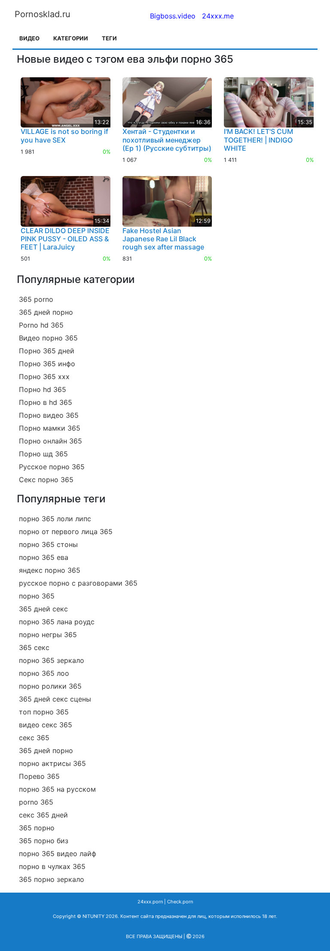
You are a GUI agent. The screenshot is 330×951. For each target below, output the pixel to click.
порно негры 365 (48, 634)
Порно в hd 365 (45, 402)
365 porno (36, 299)
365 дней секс (43, 609)
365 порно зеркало (51, 879)
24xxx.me (218, 16)
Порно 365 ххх (44, 376)
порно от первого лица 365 (66, 531)
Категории (70, 38)
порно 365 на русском (57, 789)
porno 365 (36, 802)
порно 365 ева (43, 557)
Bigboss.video (173, 16)
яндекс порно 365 (49, 570)
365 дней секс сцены (55, 699)
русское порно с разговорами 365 (78, 583)
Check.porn (180, 902)
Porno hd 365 (41, 325)
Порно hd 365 (42, 389)
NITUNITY (93, 916)
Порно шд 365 (43, 454)
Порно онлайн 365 (50, 441)
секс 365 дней (43, 815)
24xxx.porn (150, 902)
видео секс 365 (45, 724)
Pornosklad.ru (42, 14)
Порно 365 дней (46, 350)
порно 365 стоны (48, 544)
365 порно (37, 827)
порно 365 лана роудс (57, 621)
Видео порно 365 (48, 338)
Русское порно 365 (52, 466)
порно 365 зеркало (51, 660)
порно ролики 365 (50, 686)
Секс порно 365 (46, 479)
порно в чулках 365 (52, 866)
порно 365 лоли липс (55, 518)
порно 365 (37, 596)
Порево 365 (39, 776)
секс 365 (34, 737)
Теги (109, 38)
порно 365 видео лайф (57, 853)
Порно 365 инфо (47, 363)
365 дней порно (46, 312)
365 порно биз (43, 840)
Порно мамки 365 (49, 428)
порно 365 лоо (44, 673)
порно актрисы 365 (52, 763)
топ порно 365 (44, 712)
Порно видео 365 (49, 415)
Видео (29, 38)
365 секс (34, 647)
